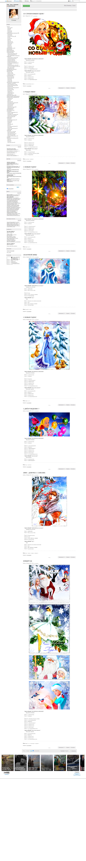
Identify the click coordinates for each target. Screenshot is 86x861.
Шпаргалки (9, 94)
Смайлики (9, 91)
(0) (17, 149)
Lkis (17, 200)
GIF (7, 26)
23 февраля (30, 63)
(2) (16, 152)
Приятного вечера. (31, 535)
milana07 (8, 202)
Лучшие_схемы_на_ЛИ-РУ (11, 234)
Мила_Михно (14, 212)
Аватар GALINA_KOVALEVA (13, 13)
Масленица (9, 105)
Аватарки (9, 34)
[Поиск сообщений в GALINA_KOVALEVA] (18, 187)
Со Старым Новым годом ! (29, 83)
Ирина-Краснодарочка (11, 210)
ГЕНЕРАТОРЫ (9, 52)
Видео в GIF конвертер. (11, 53)
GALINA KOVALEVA (7, 6)
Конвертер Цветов (10, 60)
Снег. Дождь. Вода (10, 142)
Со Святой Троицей (31, 151)
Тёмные (8, 129)
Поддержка (68, 1)
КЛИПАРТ (8, 71)
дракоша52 (17, 208)
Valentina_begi (13, 204)
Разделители (9, 89)
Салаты (8, 80)
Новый (26, 743)
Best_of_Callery (15, 238)
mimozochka (16, 195)
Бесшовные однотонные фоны (13, 166)
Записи (8, 4)
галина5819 (18, 207)
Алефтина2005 (16, 205)
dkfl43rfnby (9, 224)
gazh (15, 224)
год (28, 246)
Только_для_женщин (10, 239)
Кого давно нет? (10, 197)
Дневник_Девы (12, 208)
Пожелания (9, 41)
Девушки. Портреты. (11, 36)
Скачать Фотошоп (10, 116)
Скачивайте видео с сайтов (12, 65)
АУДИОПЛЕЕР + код (10, 48)
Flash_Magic (15, 199)
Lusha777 (12, 223)
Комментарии (16, 4)
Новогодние (9, 124)
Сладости (9, 81)
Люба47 (16, 210)
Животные (9, 27)
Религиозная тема (10, 74)
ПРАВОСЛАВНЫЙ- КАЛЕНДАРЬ (12, 96)
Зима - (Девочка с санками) (33, 294)
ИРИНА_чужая (12, 226)
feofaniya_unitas (10, 199)
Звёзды (8, 140)
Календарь (74, 750)
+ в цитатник (35, 15)
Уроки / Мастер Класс (11, 133)
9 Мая (8, 100)
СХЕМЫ (8, 117)
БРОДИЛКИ (9, 49)
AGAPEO (8, 198)
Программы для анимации (12, 114)
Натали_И (13, 213)
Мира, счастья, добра (31, 290)
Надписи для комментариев (12, 87)
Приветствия (9, 42)
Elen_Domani (17, 222)
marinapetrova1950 (10, 201)
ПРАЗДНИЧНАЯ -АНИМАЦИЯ (12, 97)
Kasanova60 (14, 200)
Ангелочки (9, 35)
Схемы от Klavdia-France (11, 128)
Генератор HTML (10, 59)
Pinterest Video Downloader (12, 155)
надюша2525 (9, 213)
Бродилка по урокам (11, 131)
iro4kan (17, 224)
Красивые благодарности (11, 85)
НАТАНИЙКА (18, 213)
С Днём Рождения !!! (31, 226)
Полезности (9, 113)
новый (26, 246)
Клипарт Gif (9, 72)
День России (9, 104)
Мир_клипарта (14, 246)
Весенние (9, 120)
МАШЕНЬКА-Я (9, 212)
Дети (8, 37)
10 (66, 750)
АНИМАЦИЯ (30, 288)
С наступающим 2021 (31, 73)
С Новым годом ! (31, 66)
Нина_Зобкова (9, 214)
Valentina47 (9, 204)
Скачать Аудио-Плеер (11, 115)
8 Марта (8, 99)
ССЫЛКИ (8, 111)
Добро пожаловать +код (11, 84)
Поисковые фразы (16, 263)
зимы (30, 309)
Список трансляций (10, 250)
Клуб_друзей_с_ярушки (11, 236)
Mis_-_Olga (12, 202)
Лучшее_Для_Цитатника (11, 237)
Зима (8, 39)
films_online (9, 252)
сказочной (26, 309)
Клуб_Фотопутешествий (11, 240)
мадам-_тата (9, 211)
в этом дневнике (10, 188)
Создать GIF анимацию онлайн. (13, 66)
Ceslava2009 (15, 198)
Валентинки (9, 101)
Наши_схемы (9, 246)
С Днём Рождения (31, 138)
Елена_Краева (9, 209)
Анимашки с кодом (10, 83)
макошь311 (14, 211)
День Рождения (10, 103)
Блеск (8, 139)
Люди (8, 29)
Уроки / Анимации (10, 132)
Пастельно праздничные (11, 126)
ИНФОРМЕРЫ (9, 70)
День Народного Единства (12, 102)
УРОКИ (8, 130)
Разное (8, 44)
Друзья (11, 4)
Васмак (12, 195)
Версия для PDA (77, 773)
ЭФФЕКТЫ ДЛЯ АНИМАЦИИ (12, 138)
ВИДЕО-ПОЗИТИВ (10, 51)
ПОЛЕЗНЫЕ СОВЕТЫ (11, 95)
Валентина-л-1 (16, 206)
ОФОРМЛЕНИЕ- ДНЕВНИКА (12, 82)
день (26, 464)
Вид (70, 1)
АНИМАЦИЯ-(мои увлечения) (12, 33)
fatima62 (12, 224)
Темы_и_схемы (9, 233)
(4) (17, 155)
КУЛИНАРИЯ (9, 75)
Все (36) (19, 220)
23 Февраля (9, 98)
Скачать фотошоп (10, 154)
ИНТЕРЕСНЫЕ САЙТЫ (11, 69)
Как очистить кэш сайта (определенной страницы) (12, 149)
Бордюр (8, 118)
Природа (9, 43)
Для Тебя (9, 38)
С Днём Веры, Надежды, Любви (33, 153)
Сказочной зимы (31, 539)
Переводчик (9, 88)
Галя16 (8, 208)
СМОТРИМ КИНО (10, 110)
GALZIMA (10, 200)
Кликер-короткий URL (11, 54)
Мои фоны (9, 86)
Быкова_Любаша (17, 225)
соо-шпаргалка (17, 241)
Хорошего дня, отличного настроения (34, 300)
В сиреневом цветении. (11, 119)
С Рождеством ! (31, 67)
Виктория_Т (9, 207)
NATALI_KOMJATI (17, 203)
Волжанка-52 (13, 207)
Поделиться (73, 87)
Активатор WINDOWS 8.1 (11, 112)
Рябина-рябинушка (10, 215)
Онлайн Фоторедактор (11, 61)
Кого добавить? (16, 197)
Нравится (67, 87)
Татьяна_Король (17, 215)
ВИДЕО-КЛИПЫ (10, 50)
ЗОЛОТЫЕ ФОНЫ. (10, 174)
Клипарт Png (9, 73)
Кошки (8, 28)
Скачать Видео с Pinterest (12, 57)
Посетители (15, 262)
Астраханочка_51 (10, 206)
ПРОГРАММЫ (9, 109)
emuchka (18, 198)
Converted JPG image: (11, 58)
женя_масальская (15, 209)
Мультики (9, 30)
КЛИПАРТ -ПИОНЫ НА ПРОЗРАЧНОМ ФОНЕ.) (11, 163)
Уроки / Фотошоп (10, 134)
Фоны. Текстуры (10, 67)
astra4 (11, 198)
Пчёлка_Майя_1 (15, 214)
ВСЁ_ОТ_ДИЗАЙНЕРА (11, 241)
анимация (36, 743)
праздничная (32, 743)
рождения (29, 464)
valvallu (17, 204)
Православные (34, 148)
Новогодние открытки (36, 70)
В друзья (14, 20)
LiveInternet (8, 1)
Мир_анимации (9, 238)
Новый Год (30, 75)
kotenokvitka (9, 195)
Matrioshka (16, 201)
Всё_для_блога (9, 235)
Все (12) (19, 146)
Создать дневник (26, 5)
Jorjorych (8, 223)
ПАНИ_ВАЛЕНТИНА (16, 194)
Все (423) (19, 160)
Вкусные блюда (10, 76)
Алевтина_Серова (10, 205)
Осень (8, 40)
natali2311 (12, 203)
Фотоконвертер (10, 68)
